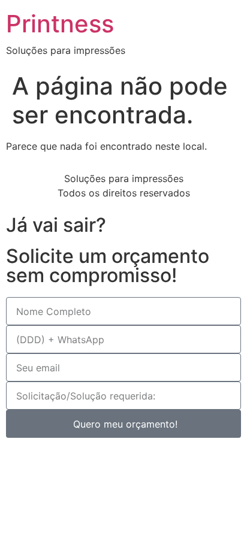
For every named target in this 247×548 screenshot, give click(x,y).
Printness (60, 23)
